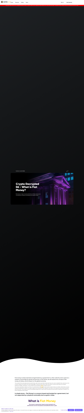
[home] (6, 2)
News (27, 2)
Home (12, 2)
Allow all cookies (78, 410)
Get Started (69, 2)
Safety (22, 2)
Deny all (70, 410)
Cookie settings (64, 410)
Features (17, 2)
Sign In (62, 2)
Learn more (11, 411)
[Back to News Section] (67, 171)
